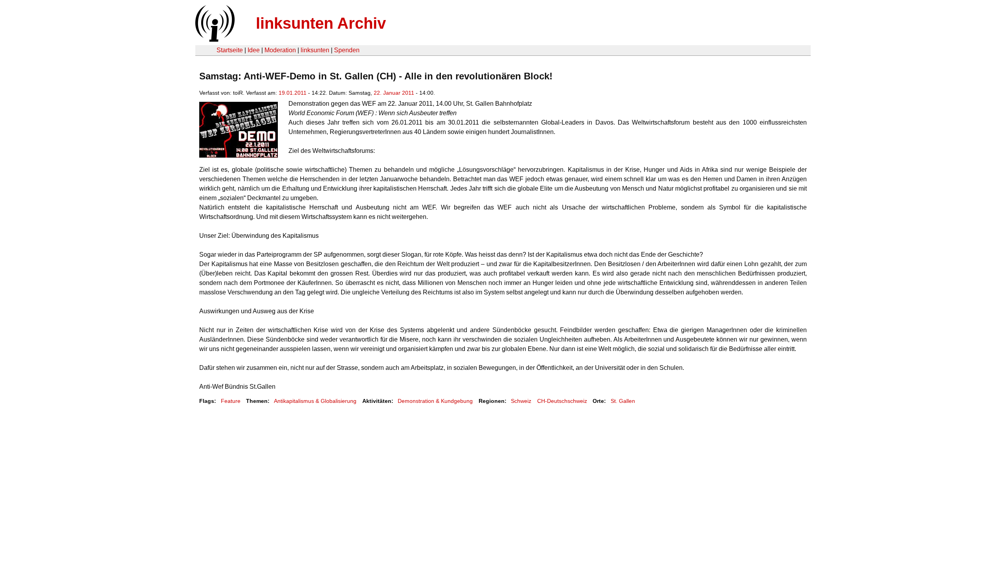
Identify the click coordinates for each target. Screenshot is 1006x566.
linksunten (315, 50)
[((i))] (214, 39)
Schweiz (521, 401)
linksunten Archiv (321, 23)
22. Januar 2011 (394, 93)
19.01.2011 (293, 93)
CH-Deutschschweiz (562, 401)
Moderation (280, 50)
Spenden (347, 50)
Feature (230, 401)
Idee (254, 50)
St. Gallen (623, 401)
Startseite (230, 50)
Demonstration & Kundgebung (435, 401)
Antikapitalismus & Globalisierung (315, 401)
